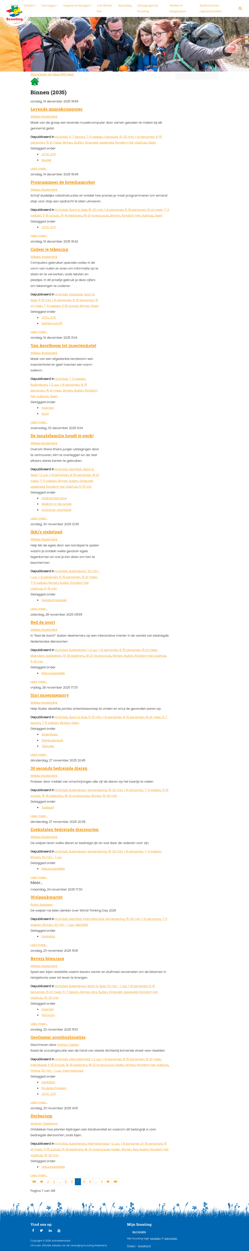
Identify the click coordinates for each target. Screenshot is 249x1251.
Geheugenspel (52, 740)
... (60, 1181)
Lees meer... (38, 168)
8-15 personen (135, 210)
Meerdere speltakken (46, 656)
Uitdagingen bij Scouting (147, 8)
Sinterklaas (50, 734)
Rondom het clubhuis (131, 142)
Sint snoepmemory (49, 695)
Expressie (111, 137)
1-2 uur (54, 385)
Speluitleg (125, 5)
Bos (94, 992)
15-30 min (126, 137)
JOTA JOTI (49, 154)
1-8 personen (144, 137)
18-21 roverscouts (96, 215)
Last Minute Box (104, 8)
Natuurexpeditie (53, 673)
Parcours (48, 1015)
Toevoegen (48, 5)
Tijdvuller (48, 746)
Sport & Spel (78, 210)
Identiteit (75, 469)
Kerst (45, 414)
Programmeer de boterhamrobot (62, 182)
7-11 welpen (94, 137)
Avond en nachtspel (56, 510)
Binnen (68, 142)
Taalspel (48, 807)
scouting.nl (144, 1246)
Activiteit (61, 137)
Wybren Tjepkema (43, 1123)
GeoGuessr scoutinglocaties (58, 1037)
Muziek (46, 160)
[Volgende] (108, 1181)
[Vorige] (41, 1181)
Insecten (48, 408)
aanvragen (170, 1238)
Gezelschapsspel (54, 600)
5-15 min (44, 300)
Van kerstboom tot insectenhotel (63, 345)
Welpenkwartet (46, 897)
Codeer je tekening (49, 249)
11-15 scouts (51, 215)
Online (35, 1071)
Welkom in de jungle (56, 504)
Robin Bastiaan (41, 905)
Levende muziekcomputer (56, 109)
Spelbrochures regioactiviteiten (211, 8)
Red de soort (42, 622)
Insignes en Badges (76, 5)
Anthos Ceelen (68, 1045)
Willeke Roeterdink (43, 116)
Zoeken (29, 5)
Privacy (131, 1246)
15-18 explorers (71, 215)
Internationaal (93, 919)
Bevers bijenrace (47, 958)
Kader (119, 1065)
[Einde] (115, 1181)
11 (102, 1181)
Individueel (38, 1065)
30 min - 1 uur (52, 857)
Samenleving (97, 790)
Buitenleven (39, 385)
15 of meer (53, 142)
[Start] (34, 1181)
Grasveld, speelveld (99, 142)
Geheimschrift (52, 323)
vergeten (155, 1238)
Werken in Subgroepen (178, 8)
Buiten (78, 142)
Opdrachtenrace (54, 498)
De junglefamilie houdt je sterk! (62, 435)
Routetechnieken (54, 1088)
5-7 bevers (77, 137)
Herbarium (41, 1116)
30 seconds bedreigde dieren (59, 768)
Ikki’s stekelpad (46, 532)
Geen (152, 142)
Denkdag (48, 936)
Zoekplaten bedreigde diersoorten (64, 829)
